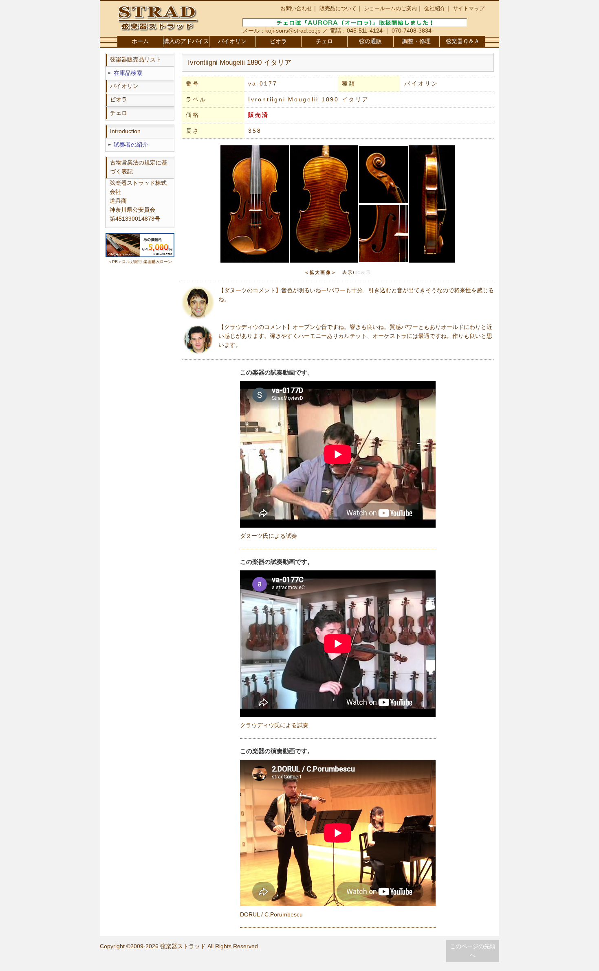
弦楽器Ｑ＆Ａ (463, 41)
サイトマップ (468, 8)
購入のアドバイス (186, 41)
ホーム (140, 41)
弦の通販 (370, 41)
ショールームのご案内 (390, 8)
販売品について (338, 8)
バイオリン (232, 41)
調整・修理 (416, 41)
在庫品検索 (128, 73)
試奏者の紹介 (131, 145)
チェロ (324, 41)
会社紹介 (434, 8)
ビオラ (278, 41)
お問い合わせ (296, 8)
